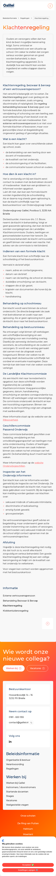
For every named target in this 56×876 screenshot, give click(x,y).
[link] (14, 668)
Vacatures (35, 668)
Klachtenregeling (41, 18)
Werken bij (12, 668)
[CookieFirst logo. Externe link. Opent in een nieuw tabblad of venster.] (3, 840)
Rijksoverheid (10, 420)
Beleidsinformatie (10, 18)
